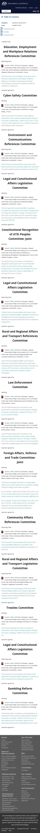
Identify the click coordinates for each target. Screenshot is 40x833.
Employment (5, 784)
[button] (36, 11)
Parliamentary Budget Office (10, 808)
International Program (27, 749)
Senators (4, 746)
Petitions (23, 780)
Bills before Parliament (27, 756)
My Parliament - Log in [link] (8, 777)
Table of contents (11, 17)
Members (4, 766)
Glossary (4, 788)
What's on (24, 791)
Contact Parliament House (28, 784)
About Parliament (26, 744)
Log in (36, 8)
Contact (31, 8)
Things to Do (24, 793)
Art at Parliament (26, 795)
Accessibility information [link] (8, 828)
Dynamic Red (5, 744)
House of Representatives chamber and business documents (8, 760)
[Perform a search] (3, 11)
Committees (24, 770)
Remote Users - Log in (8, 779)
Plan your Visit (25, 797)
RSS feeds (5, 790)
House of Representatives (8, 756)
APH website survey (7, 782)
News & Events (25, 740)
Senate (3, 740)
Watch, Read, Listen (26, 742)
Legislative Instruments (27, 764)
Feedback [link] (4, 830)
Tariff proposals (25, 762)
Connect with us (25, 782)
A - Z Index (5, 786)
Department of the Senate (9, 798)
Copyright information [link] (23, 828)
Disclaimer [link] (34, 828)
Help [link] (10, 830)
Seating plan (4, 748)
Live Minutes (4, 764)
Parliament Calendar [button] (21, 8)
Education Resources (27, 746)
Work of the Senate (6, 742)
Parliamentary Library (27, 748)
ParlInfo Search (6, 780)
